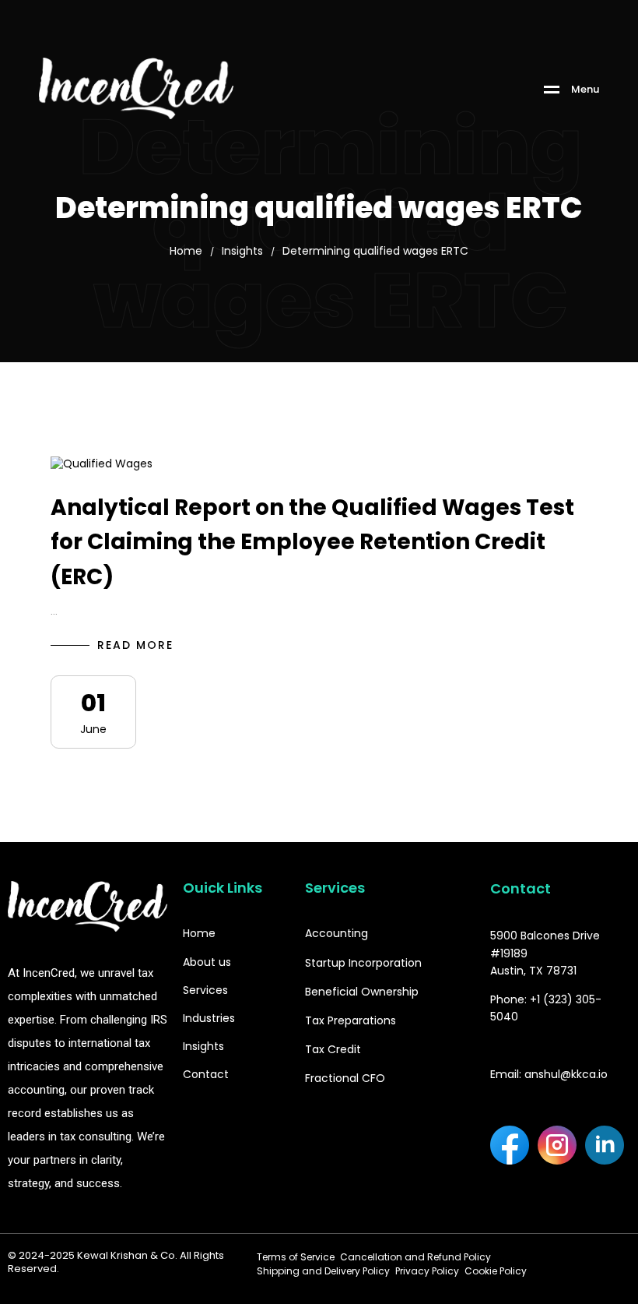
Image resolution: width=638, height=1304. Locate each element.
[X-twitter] (509, 1187)
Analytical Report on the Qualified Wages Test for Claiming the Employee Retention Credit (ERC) (312, 542)
